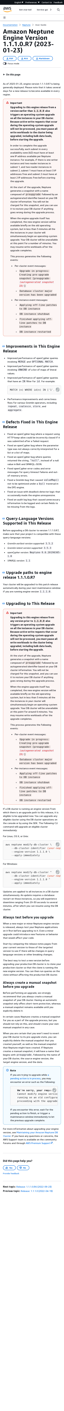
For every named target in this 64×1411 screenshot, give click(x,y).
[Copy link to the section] (3, 346)
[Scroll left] (17, 9)
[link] (40, 24)
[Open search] (58, 10)
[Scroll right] (50, 9)
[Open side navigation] (4, 17)
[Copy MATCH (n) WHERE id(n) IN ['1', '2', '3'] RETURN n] (57, 390)
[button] (11, 74)
